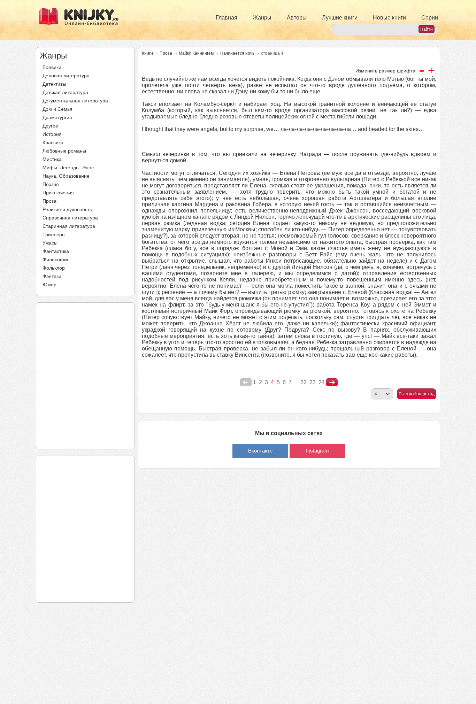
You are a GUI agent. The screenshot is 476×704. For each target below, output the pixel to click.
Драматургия (57, 117)
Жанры (262, 18)
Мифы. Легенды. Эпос (68, 167)
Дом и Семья (57, 109)
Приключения (58, 192)
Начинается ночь (237, 53)
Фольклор (54, 268)
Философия (56, 259)
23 (312, 382)
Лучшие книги (340, 18)
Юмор (49, 284)
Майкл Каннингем (196, 53)
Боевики (52, 67)
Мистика (52, 159)
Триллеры (54, 234)
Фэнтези (52, 276)
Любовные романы (64, 151)
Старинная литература (69, 226)
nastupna (332, 382)
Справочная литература (70, 218)
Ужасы (50, 243)
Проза (49, 201)
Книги (147, 53)
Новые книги (389, 18)
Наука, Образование (66, 176)
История (52, 134)
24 (321, 382)
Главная (226, 18)
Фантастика (56, 251)
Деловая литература (66, 75)
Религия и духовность (67, 209)
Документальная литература (75, 100)
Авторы (297, 18)
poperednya (246, 382)
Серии (429, 18)
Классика (53, 142)
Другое (50, 126)
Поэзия (51, 184)
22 (303, 382)
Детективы (54, 84)
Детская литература (65, 92)
